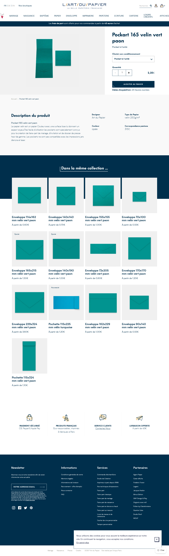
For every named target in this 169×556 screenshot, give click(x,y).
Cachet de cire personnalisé (107, 520)
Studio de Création (104, 479)
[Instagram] (13, 508)
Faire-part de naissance (105, 502)
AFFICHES (164, 16)
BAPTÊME (44, 16)
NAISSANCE (29, 16)
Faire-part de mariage (104, 498)
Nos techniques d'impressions (107, 486)
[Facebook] (19, 508)
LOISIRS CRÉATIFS (148, 16)
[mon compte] (156, 6)
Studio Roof (137, 514)
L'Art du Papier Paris (84, 6)
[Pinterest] (31, 508)
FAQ (62, 494)
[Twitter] (25, 508)
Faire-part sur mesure (104, 510)
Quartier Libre (138, 510)
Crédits (78, 551)
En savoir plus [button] (82, 543)
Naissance (60, 551)
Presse (70, 551)
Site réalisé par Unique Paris (111, 551)
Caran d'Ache (138, 479)
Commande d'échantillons (106, 475)
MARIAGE (13, 16)
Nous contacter (66, 490)
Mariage (50, 551)
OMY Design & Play (140, 498)
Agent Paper (137, 475)
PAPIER (57, 16)
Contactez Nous (102, 429)
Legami (135, 486)
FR (5, 6)
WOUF (135, 518)
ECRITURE (119, 16)
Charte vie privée (30, 500)
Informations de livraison (69, 483)
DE (9, 6)
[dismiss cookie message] (156, 539)
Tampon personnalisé (104, 524)
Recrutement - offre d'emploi (71, 486)
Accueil (14, 99)
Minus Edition (138, 494)
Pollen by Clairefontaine (142, 506)
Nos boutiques (25, 6)
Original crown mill (140, 502)
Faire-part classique (104, 494)
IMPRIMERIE (88, 16)
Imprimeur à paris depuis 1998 (108, 483)
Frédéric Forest (138, 483)
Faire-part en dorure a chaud (107, 506)
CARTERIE (133, 16)
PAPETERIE (104, 16)
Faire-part (100, 490)
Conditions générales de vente (72, 475)
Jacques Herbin (139, 490)
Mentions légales (67, 479)
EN (13, 6)
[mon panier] (161, 6)
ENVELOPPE (71, 16)
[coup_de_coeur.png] (2, 16)
